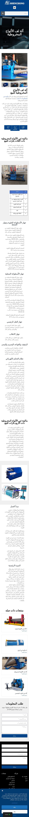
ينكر (15, 811)
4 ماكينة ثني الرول (22, 650)
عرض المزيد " (24, 630)
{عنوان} (14, 815)
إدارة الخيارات (14, 802)
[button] (2, 790)
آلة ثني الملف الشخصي (21, 693)
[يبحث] (3, 13)
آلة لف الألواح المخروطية (20, 672)
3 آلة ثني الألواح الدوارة (21, 629)
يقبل (14, 807)
